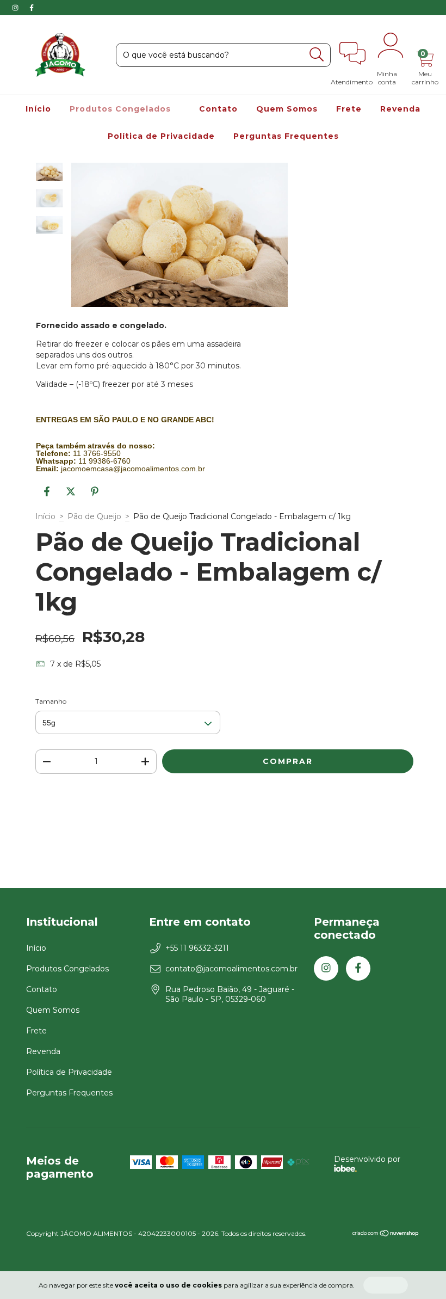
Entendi (385, 1285)
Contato (218, 109)
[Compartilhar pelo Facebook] (48, 496)
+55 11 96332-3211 (197, 948)
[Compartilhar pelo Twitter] (72, 496)
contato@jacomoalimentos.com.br (231, 969)
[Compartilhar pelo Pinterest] (94, 496)
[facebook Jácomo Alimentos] (31, 8)
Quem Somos (287, 109)
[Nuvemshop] (386, 1234)
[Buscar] (317, 54)
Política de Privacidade (161, 136)
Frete (349, 109)
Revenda (400, 109)
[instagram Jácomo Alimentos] (16, 8)
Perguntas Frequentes (286, 136)
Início (38, 109)
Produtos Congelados (122, 109)
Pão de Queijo (94, 516)
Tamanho (50, 701)
